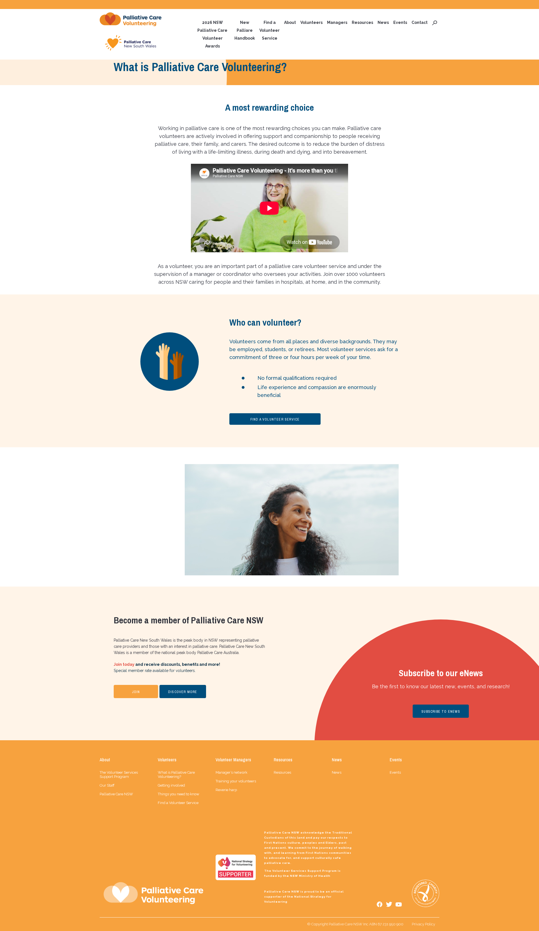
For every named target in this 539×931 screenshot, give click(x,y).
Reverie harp (226, 790)
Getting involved (171, 785)
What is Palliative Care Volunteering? (176, 774)
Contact (420, 22)
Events (400, 22)
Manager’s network (231, 772)
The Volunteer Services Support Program (119, 774)
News (383, 22)
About (290, 22)
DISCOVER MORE (182, 692)
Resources (362, 22)
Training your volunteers (236, 781)
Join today (124, 664)
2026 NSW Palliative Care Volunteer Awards (212, 34)
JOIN (136, 692)
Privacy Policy (423, 924)
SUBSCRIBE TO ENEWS (440, 711)
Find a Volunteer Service (269, 30)
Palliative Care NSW (116, 794)
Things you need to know (178, 794)
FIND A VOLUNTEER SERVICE (275, 419)
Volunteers (311, 22)
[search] (434, 22)
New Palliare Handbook (244, 30)
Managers (337, 22)
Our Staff (107, 785)
